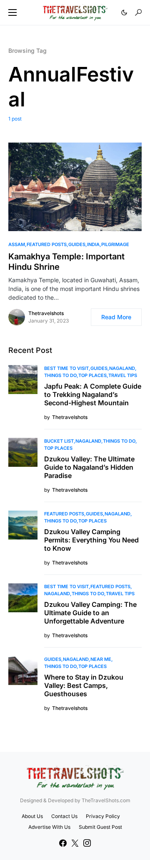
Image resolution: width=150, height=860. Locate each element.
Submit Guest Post (100, 827)
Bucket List (59, 441)
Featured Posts (47, 244)
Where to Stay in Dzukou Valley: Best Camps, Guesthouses (83, 685)
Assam (16, 244)
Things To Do (60, 375)
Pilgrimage (115, 244)
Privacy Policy (103, 816)
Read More (116, 316)
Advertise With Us (49, 827)
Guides (76, 244)
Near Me (100, 659)
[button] (12, 12)
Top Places (92, 375)
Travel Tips (122, 375)
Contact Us (64, 816)
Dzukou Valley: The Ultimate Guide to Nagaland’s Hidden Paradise (89, 467)
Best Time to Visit (66, 368)
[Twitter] (75, 843)
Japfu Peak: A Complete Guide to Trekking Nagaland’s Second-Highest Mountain (92, 394)
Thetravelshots (46, 313)
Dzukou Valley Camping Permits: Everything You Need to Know (91, 539)
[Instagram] (87, 843)
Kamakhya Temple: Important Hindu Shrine (66, 261)
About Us (32, 816)
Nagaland (122, 368)
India (93, 244)
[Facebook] (63, 843)
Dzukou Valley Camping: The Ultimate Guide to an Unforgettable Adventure (90, 612)
